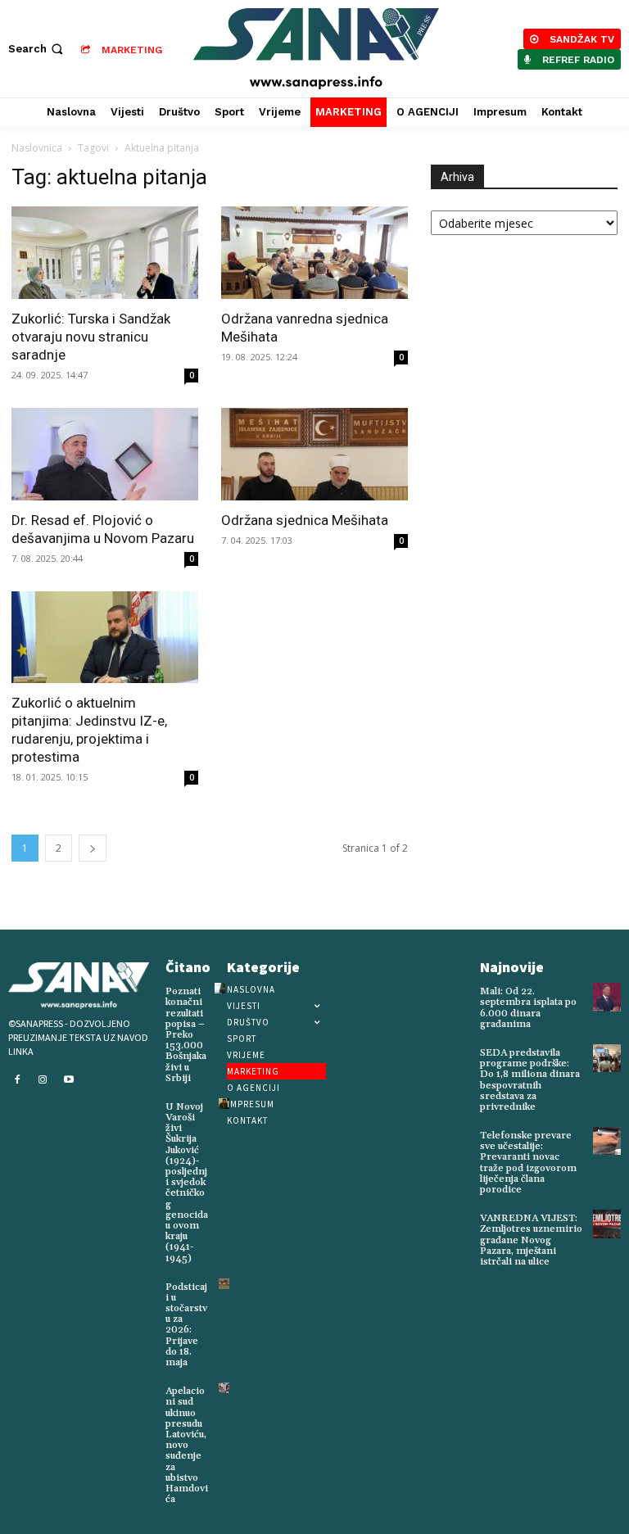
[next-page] (92, 848)
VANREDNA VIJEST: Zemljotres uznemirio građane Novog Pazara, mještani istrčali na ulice (531, 1240)
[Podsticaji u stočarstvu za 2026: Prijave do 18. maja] (224, 1283)
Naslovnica (36, 148)
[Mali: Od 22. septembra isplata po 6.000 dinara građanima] (607, 997)
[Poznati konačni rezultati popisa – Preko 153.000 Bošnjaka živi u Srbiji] (220, 988)
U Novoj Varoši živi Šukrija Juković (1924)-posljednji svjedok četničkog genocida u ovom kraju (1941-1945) (186, 1183)
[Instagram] (43, 1080)
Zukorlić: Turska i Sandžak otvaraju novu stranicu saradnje (90, 336)
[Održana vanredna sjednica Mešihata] (314, 252)
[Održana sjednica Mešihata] (314, 454)
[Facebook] (17, 1080)
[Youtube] (69, 1080)
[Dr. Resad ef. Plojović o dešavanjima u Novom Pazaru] (104, 454)
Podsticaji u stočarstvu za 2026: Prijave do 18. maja (186, 1325)
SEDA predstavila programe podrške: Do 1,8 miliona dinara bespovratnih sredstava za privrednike (530, 1080)
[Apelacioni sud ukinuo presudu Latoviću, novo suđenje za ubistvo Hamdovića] (224, 1387)
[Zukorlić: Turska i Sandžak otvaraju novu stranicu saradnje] (104, 252)
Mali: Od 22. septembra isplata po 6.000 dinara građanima (528, 1007)
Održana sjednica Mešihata (304, 520)
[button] (37, 49)
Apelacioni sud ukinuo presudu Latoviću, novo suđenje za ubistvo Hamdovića (186, 1445)
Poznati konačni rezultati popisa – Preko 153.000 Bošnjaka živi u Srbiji (185, 1034)
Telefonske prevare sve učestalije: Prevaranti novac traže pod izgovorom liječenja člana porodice (528, 1162)
